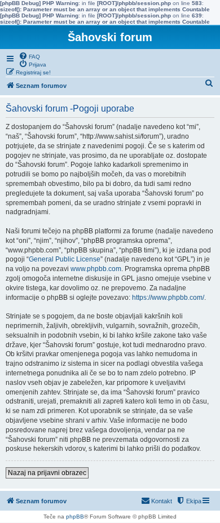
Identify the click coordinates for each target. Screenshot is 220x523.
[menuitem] (29, 56)
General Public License (64, 259)
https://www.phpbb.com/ (168, 298)
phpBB (75, 516)
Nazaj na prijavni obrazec (47, 473)
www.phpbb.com (96, 269)
